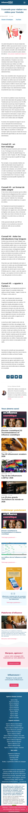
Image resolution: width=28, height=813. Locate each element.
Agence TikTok (14, 711)
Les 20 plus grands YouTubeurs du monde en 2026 (12, 499)
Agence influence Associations (14, 723)
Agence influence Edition (14, 733)
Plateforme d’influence (14, 753)
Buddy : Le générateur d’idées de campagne (14, 761)
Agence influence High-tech (14, 739)
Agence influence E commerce (14, 729)
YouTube (18, 19)
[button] (12, 594)
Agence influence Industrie (14, 741)
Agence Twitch (14, 713)
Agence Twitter (14, 715)
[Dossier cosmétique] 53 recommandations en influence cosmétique (11, 432)
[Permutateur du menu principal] (24, 3)
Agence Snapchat (14, 709)
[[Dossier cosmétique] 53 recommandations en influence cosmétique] (14, 419)
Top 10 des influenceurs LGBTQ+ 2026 (11, 477)
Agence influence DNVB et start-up (14, 727)
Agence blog (14, 699)
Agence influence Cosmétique (14, 725)
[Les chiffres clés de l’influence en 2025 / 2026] (14, 548)
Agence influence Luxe (14, 743)
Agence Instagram (14, 703)
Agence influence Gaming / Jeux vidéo (14, 735)
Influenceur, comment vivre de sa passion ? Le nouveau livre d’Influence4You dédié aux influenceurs (14, 598)
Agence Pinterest (14, 707)
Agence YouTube (14, 717)
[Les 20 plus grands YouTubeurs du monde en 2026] (14, 487)
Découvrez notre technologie (9, 638)
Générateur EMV (14, 757)
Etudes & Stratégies (7, 19)
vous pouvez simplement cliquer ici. (17, 53)
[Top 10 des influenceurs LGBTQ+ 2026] (14, 466)
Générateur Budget (14, 755)
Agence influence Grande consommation (14, 737)
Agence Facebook (14, 701)
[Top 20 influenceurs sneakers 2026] (14, 444)
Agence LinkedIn (14, 705)
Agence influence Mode (14, 745)
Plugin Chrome (14, 759)
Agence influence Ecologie (14, 731)
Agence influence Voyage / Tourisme (14, 747)
